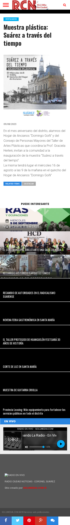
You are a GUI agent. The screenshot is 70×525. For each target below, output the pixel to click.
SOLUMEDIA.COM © (35, 487)
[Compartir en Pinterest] (29, 521)
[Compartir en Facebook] (6, 521)
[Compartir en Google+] (41, 521)
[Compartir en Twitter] (17, 521)
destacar (29, 184)
